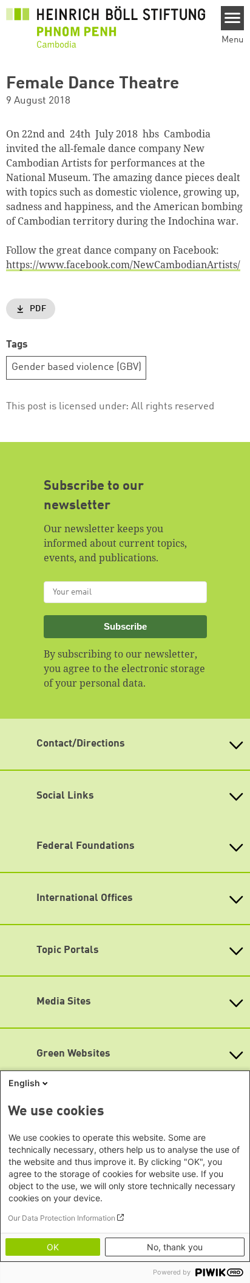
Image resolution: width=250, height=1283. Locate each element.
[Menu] (233, 18)
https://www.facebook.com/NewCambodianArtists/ (123, 264)
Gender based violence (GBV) (76, 367)
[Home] (105, 26)
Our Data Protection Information (61, 1217)
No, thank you (175, 1247)
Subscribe (125, 626)
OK (53, 1247)
